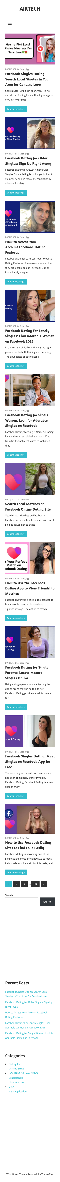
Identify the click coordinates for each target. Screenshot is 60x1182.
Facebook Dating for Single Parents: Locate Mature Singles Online (26, 672)
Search (9, 895)
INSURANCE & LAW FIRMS (23, 1073)
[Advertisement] (30, 941)
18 (35, 884)
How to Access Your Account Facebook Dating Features (25, 247)
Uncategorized (17, 1082)
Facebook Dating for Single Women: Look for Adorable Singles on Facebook (26, 420)
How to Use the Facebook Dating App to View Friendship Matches (29, 588)
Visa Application (18, 1091)
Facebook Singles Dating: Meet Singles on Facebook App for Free (30, 761)
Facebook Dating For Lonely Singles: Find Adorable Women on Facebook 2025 (29, 336)
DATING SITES (11, 69)
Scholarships (16, 1078)
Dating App (24, 69)
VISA (11, 1087)
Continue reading (15, 109)
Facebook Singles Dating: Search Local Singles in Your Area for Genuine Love (27, 79)
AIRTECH (30, 8)
